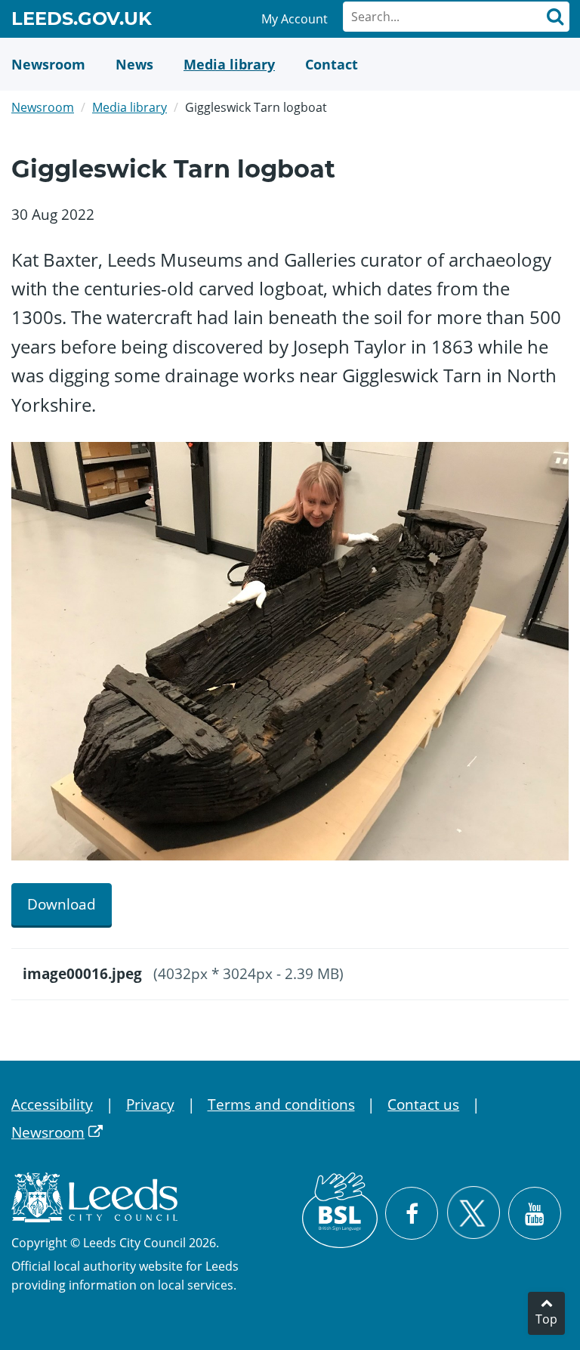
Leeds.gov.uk (81, 21)
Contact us (423, 1104)
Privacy (150, 1104)
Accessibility (52, 1104)
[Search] (554, 17)
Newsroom (42, 107)
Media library (129, 107)
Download (61, 904)
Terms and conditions (281, 1104)
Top (546, 1319)
